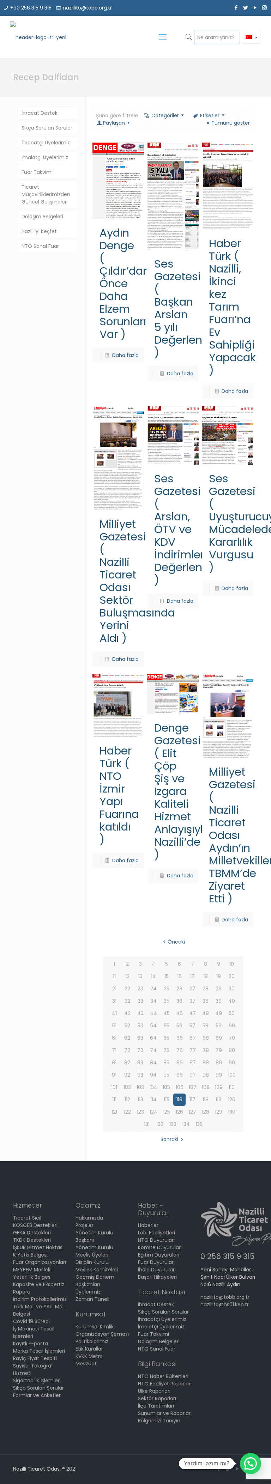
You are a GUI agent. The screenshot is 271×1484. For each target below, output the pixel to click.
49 (218, 1013)
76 (179, 1050)
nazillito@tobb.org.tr (87, 7)
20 (232, 976)
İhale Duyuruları (157, 1269)
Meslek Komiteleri (97, 1269)
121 (114, 1111)
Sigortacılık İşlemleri (37, 1380)
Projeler (85, 1225)
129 (218, 1111)
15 (166, 976)
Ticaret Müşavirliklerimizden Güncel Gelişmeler (46, 194)
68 (206, 1037)
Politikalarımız (92, 1341)
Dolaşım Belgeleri (42, 216)
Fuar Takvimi (37, 172)
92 (127, 1074)
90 (232, 1062)
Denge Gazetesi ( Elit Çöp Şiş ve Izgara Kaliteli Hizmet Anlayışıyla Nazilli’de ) (182, 791)
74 (153, 1050)
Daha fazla (125, 355)
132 (159, 1124)
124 (153, 1111)
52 (127, 1025)
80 (232, 1050)
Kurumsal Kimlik (95, 1326)
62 (127, 1037)
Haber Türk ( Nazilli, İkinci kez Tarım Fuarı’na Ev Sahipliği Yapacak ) (232, 307)
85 (166, 1062)
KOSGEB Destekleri (35, 1225)
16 (179, 976)
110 (232, 1087)
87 (192, 1062)
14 (153, 976)
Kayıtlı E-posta (30, 1343)
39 (219, 1000)
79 (219, 1050)
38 (206, 1000)
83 (140, 1062)
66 (179, 1037)
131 (147, 1124)
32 (127, 1000)
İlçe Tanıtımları (156, 1405)
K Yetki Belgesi (30, 1254)
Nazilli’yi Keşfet (39, 231)
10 (231, 964)
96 (179, 1074)
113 (140, 1099)
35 (166, 1000)
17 (192, 976)
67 (192, 1037)
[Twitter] (245, 7)
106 (179, 1087)
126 (179, 1111)
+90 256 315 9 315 (31, 7)
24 (153, 988)
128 (205, 1111)
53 (140, 1025)
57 (192, 1025)
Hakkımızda (89, 1217)
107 (193, 1087)
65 (166, 1037)
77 (192, 1050)
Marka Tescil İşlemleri (39, 1350)
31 (114, 1000)
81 (114, 1062)
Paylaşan (114, 122)
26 (179, 988)
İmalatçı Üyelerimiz (45, 157)
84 (153, 1062)
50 (232, 1013)
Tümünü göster (230, 122)
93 (140, 1074)
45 (166, 1013)
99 (219, 1074)
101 (114, 1087)
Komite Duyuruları (160, 1247)
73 (140, 1050)
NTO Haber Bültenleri (163, 1376)
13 (140, 976)
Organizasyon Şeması (102, 1334)
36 (179, 1000)
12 (127, 976)
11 (114, 976)
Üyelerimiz (88, 1291)
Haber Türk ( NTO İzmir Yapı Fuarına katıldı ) (119, 795)
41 (114, 1013)
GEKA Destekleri (32, 1232)
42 (127, 1013)
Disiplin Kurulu (92, 1262)
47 (192, 1013)
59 (219, 1025)
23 (140, 988)
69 (219, 1037)
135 (199, 1124)
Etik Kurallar (89, 1348)
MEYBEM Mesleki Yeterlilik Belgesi (32, 1273)
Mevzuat (86, 1363)
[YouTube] (255, 7)
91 (114, 1074)
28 (206, 988)
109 (219, 1087)
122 (127, 1111)
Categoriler (165, 115)
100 (232, 1074)
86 (179, 1062)
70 (232, 1037)
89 (219, 1062)
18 (205, 976)
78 (206, 1050)
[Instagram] (264, 7)
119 (219, 1099)
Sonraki (169, 1139)
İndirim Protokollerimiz (40, 1299)
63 (140, 1037)
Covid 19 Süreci (31, 1321)
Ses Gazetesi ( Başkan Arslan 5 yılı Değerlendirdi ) (190, 308)
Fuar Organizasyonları (39, 1262)
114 (153, 1099)
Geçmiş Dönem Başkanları (95, 1280)
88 (206, 1062)
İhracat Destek (40, 113)
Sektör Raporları (157, 1398)
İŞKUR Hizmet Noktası (38, 1247)
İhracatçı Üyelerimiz (46, 142)
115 (166, 1099)
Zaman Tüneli (92, 1299)
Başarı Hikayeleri (157, 1277)
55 (166, 1025)
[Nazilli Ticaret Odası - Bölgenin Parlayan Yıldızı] (38, 37)
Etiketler (209, 115)
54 (153, 1025)
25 (166, 988)
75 (166, 1050)
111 (114, 1099)
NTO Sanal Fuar (40, 246)
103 (140, 1087)
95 (166, 1074)
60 (232, 1025)
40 (231, 1000)
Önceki (176, 941)
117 (192, 1099)
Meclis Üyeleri (92, 1254)
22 (127, 988)
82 (127, 1062)
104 (153, 1087)
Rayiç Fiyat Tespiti (35, 1358)
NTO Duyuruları (156, 1240)
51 (114, 1025)
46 (179, 1013)
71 (114, 1050)
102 (127, 1087)
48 (205, 1013)
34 (153, 1000)
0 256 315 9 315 (227, 1256)
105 (166, 1087)
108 (206, 1087)
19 (218, 976)
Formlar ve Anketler (37, 1395)
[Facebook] (236, 7)
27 (192, 988)
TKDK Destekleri (32, 1240)
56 (179, 1025)
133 (172, 1124)
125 (166, 1111)
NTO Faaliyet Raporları (165, 1383)
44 (153, 1013)
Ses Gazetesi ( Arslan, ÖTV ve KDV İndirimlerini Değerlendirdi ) (190, 529)
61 (114, 1037)
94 (153, 1074)
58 (206, 1025)
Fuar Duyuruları (156, 1262)
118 (206, 1099)
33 (140, 1000)
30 (232, 988)
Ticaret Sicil (27, 1217)
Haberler (148, 1225)
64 (153, 1037)
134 (186, 1124)
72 (127, 1050)
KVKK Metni (89, 1356)
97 (192, 1074)
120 (231, 1099)
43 (140, 1013)
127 (192, 1111)
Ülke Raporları (154, 1391)
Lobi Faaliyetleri (156, 1232)
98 (206, 1074)
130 (231, 1111)
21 (114, 988)
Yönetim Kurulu (94, 1247)
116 (179, 1099)
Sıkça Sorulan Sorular (47, 127)
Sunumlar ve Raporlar (164, 1413)
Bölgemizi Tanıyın (159, 1420)
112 (127, 1099)
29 (219, 988)
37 (192, 1000)
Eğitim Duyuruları (158, 1254)
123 (140, 1111)
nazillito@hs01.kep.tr (224, 1304)
